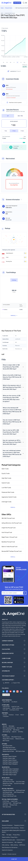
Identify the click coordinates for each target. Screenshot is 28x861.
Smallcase (11, 714)
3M (7, 62)
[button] (14, 367)
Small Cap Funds (7, 803)
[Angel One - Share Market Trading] (6, 2)
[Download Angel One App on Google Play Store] (19, 598)
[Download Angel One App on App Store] (19, 601)
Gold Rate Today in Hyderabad (10, 762)
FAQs (3, 834)
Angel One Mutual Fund (8, 527)
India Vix (14, 731)
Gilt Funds (5, 805)
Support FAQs (16, 682)
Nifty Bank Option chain (9, 747)
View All (12, 507)
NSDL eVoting (14, 845)
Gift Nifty (20, 731)
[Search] (23, 3)
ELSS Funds (6, 801)
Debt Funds (5, 469)
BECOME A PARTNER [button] (7, 662)
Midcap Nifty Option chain (9, 749)
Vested (22, 714)
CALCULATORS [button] (6, 649)
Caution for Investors (7, 850)
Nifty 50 (5, 726)
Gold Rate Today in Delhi (9, 758)
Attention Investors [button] (8, 814)
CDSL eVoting (5, 845)
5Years (22, 130)
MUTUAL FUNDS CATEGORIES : (10, 799)
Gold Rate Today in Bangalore (10, 764)
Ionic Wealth (14, 701)
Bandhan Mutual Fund (8, 542)
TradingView (5, 716)
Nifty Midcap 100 (7, 730)
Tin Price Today (7, 785)
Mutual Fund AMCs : (8, 788)
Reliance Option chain (8, 751)
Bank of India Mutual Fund (9, 546)
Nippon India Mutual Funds (9, 796)
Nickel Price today (7, 783)
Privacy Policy (16, 834)
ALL (24, 62)
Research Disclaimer (7, 825)
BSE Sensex (16, 730)
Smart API (5, 709)
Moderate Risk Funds (8, 492)
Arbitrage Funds (6, 501)
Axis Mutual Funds (7, 792)
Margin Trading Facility (17, 708)
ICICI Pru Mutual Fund (8, 794)
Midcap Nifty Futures (8, 738)
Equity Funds (6, 473)
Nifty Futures (6, 736)
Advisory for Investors (7, 842)
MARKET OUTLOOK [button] (7, 666)
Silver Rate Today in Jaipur (9, 774)
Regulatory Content (19, 825)
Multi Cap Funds (7, 806)
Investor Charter (21, 840)
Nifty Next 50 (20, 728)
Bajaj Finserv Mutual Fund (9, 537)
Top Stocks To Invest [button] (8, 676)
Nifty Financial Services (9, 728)
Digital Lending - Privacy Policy (9, 837)
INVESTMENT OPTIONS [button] (8, 645)
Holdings (14, 280)
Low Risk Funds (6, 487)
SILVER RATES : (6, 767)
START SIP (14, 859)
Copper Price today (8, 779)
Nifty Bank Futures (16, 736)
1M (3, 62)
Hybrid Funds (6, 483)
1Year (5, 130)
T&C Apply (8, 834)
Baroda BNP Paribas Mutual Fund (12, 551)
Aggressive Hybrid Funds (9, 497)
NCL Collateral (18, 842)
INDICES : (4, 724)
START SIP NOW (17, 2)
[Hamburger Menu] (26, 3)
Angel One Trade (15, 706)
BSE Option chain (20, 751)
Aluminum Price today (8, 781)
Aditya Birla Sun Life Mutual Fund (12, 523)
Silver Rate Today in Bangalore (10, 770)
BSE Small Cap (6, 731)
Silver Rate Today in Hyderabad (11, 769)
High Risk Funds (6, 478)
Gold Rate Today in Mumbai (9, 756)
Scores (22, 827)
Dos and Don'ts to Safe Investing (10, 827)
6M (10, 62)
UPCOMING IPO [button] (6, 671)
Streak (17, 714)
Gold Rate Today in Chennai (10, 760)
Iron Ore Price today (19, 783)
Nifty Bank (11, 726)
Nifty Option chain (7, 745)
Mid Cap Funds (13, 805)
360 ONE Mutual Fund (8, 518)
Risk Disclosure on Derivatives (9, 847)
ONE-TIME (20, 115)
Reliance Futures (19, 738)
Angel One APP (6, 706)
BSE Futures (6, 740)
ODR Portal (22, 845)
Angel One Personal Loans (8, 840)
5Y (21, 62)
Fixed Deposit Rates (14, 709)
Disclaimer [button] (5, 821)
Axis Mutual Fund (7, 532)
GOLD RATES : (5, 754)
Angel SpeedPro (6, 708)
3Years (14, 130)
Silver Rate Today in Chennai (10, 772)
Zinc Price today (20, 781)
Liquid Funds (14, 801)
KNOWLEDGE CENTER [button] (7, 653)
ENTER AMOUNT (14, 121)
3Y (17, 62)
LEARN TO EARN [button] (6, 658)
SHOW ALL (13, 315)
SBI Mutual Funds (20, 790)
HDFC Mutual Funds (19, 792)
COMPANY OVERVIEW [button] (7, 640)
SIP (8, 115)
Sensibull (5, 714)
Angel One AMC (6, 701)
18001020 (7, 682)
